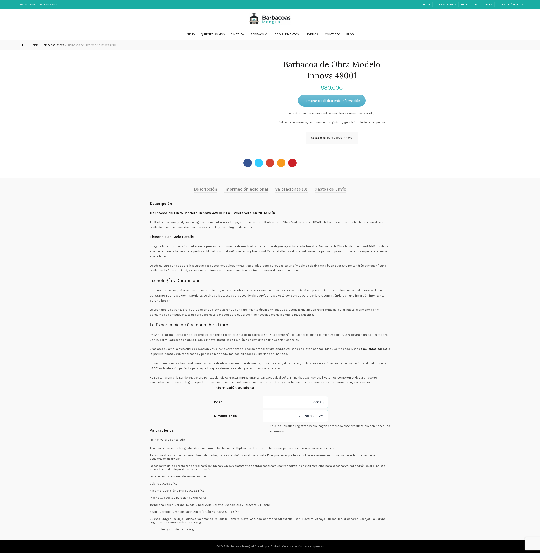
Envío (464, 4)
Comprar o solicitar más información (332, 101)
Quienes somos (445, 4)
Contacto (332, 34)
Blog (350, 34)
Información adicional (246, 189)
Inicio (426, 4)
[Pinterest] (292, 163)
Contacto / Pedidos (510, 4)
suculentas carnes (374, 349)
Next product (520, 45)
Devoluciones (482, 4)
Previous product (509, 45)
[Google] (270, 163)
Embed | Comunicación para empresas (297, 546)
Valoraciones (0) (291, 189)
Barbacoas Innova (53, 45)
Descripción (205, 189)
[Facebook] (247, 163)
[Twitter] (259, 163)
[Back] (20, 45)
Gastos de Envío (330, 189)
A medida (238, 34)
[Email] (281, 163)
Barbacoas (259, 34)
